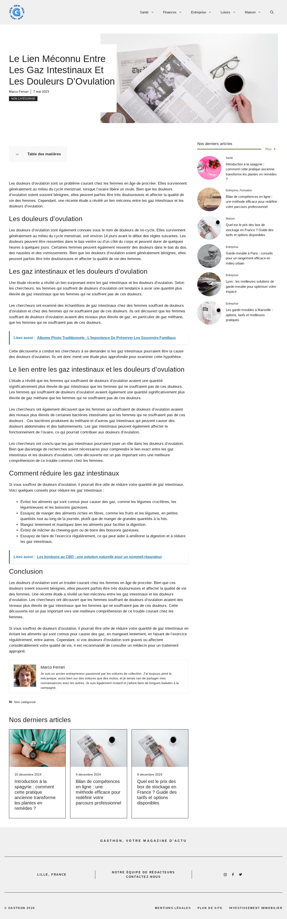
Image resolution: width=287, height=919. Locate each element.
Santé (144, 12)
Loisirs (225, 12)
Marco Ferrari (18, 91)
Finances (169, 12)
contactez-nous (143, 876)
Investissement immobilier (256, 908)
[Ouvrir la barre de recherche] (272, 12)
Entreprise (198, 12)
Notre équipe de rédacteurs (143, 872)
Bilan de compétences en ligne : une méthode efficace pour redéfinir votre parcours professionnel (98, 792)
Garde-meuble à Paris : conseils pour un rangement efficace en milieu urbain (249, 258)
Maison (250, 12)
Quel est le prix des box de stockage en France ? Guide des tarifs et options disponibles (157, 792)
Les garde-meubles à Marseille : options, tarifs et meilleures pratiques (249, 315)
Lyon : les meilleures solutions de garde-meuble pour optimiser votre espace (251, 286)
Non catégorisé (23, 98)
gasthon (17, 908)
